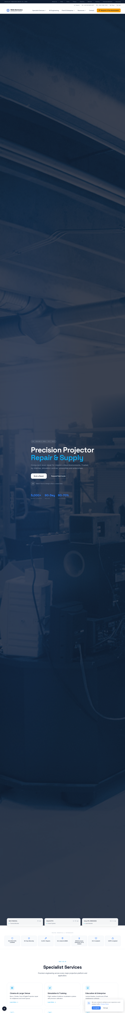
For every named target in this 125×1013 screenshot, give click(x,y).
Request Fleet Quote (58, 476)
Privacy (74, 1)
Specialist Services (38, 10)
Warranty (90, 1)
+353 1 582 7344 (103, 5)
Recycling (118, 1)
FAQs (61, 1)
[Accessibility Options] (4, 1008)
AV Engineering (54, 10)
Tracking (97, 1)
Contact (91, 10)
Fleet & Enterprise (67, 10)
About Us (54, 1)
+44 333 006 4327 (89, 5)
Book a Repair (39, 476)
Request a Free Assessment (110, 10)
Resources (81, 10)
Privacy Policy (105, 1004)
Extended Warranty (107, 1)
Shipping (82, 1)
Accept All (96, 1008)
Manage (105, 1008)
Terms (67, 1)
